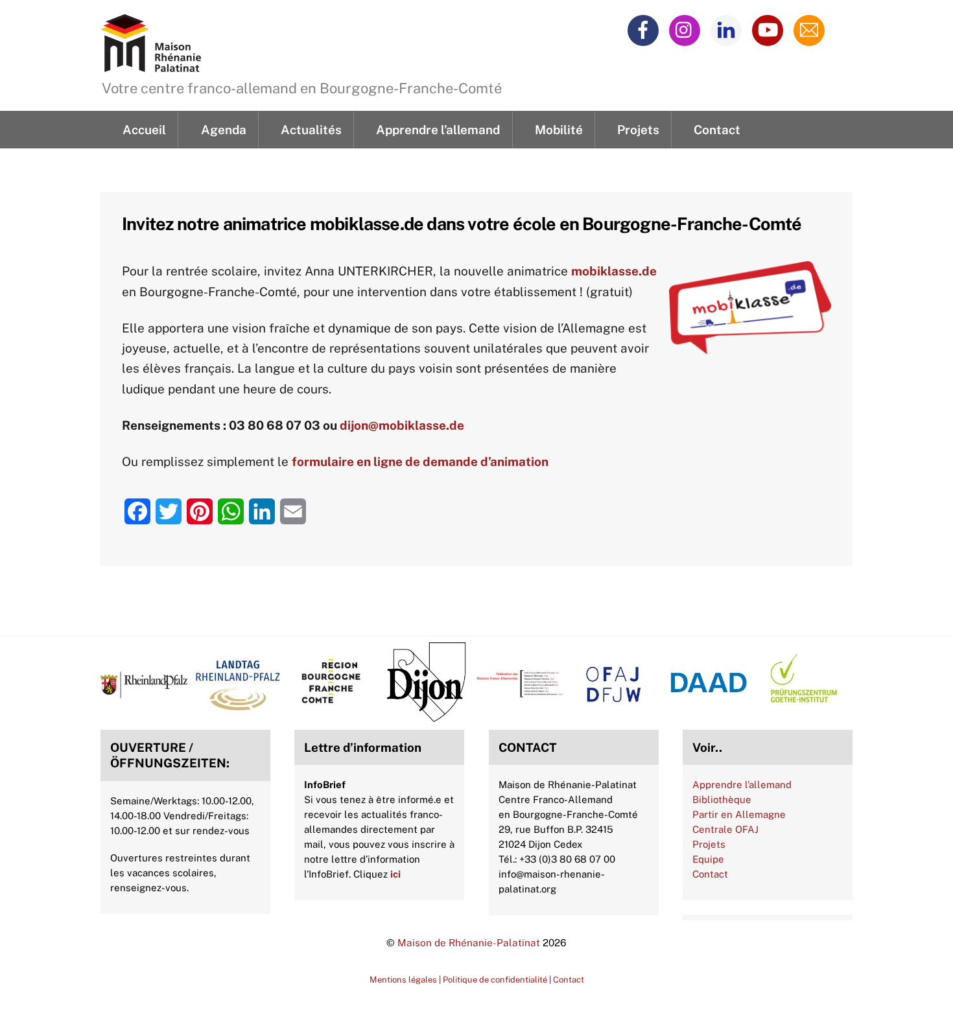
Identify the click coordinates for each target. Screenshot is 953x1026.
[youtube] (770, 29)
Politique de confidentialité (495, 980)
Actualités (311, 129)
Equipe (708, 859)
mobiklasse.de (614, 271)
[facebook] (645, 29)
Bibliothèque (721, 799)
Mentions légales (403, 980)
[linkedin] (728, 29)
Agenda (223, 129)
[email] (811, 29)
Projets (638, 129)
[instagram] (687, 29)
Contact (717, 129)
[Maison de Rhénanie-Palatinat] (150, 64)
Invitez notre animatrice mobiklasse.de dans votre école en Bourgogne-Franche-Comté (462, 223)
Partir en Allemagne (739, 814)
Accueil (144, 129)
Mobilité (559, 129)
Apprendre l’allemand (438, 129)
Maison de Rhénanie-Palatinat (468, 942)
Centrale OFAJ (725, 829)
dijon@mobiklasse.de (402, 425)
